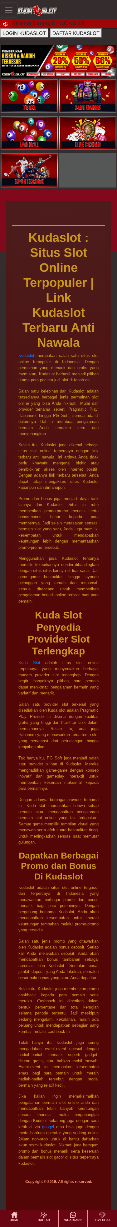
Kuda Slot (29, 662)
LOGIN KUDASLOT (24, 33)
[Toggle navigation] (8, 10)
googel (48, 1126)
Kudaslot (26, 355)
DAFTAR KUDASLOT (76, 33)
